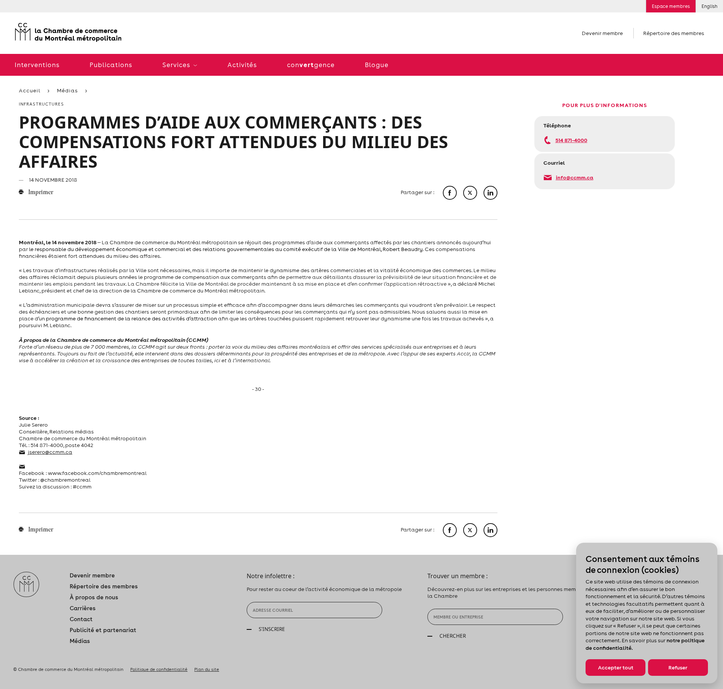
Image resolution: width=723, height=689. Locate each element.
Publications (111, 65)
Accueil (29, 90)
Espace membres (671, 6)
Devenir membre (602, 33)
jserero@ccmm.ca (50, 452)
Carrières (83, 608)
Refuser (677, 667)
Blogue (377, 65)
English (709, 6)
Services (177, 65)
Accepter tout (615, 667)
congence (311, 64)
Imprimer (40, 193)
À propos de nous (94, 597)
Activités (242, 65)
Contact (81, 619)
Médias (67, 90)
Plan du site (206, 669)
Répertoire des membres (673, 33)
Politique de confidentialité (159, 669)
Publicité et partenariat (103, 630)
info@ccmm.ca (574, 177)
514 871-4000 (571, 140)
